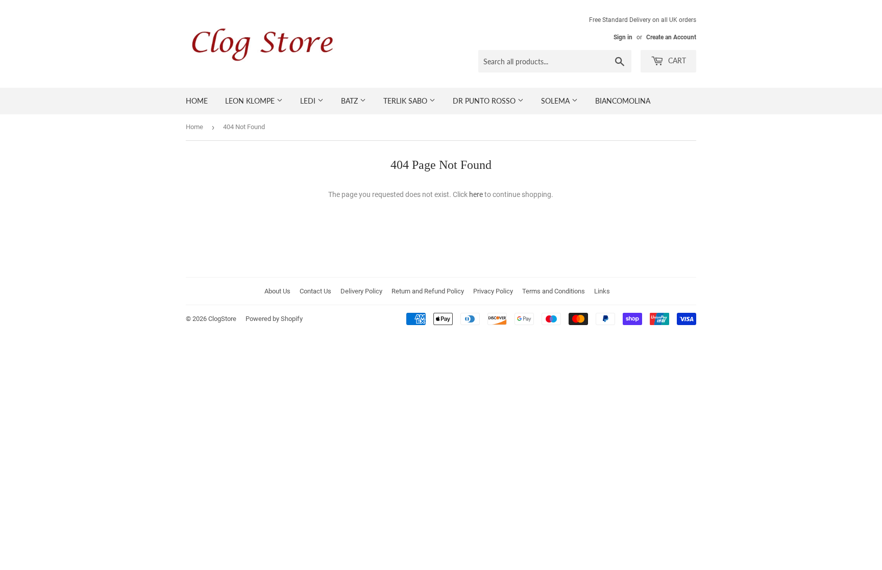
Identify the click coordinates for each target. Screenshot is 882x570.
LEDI (308, 100)
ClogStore (222, 319)
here (476, 194)
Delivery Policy (361, 291)
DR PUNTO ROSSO (485, 100)
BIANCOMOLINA (622, 100)
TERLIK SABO (406, 100)
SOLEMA (556, 100)
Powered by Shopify (274, 319)
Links (602, 291)
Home (194, 127)
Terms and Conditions (553, 291)
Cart (676, 60)
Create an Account (671, 37)
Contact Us (315, 291)
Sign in (623, 37)
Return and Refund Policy (427, 291)
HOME (197, 100)
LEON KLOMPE (251, 100)
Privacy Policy (493, 291)
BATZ (350, 100)
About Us (277, 291)
